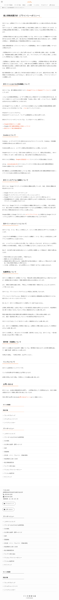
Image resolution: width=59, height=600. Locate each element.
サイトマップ (8, 476)
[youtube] (31, 596)
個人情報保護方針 (9, 462)
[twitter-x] (26, 596)
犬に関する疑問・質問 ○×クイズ (13, 444)
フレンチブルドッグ (9, 415)
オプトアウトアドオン (32, 214)
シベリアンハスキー (9, 422)
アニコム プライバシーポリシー (13, 469)
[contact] (35, 596)
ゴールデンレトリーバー (11, 419)
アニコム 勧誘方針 (9, 473)
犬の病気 (6, 440)
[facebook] (24, 596)
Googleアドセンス (32, 90)
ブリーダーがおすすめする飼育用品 (14, 437)
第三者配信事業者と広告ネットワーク (19, 126)
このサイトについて (9, 433)
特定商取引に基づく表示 (11, 458)
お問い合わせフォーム (25, 397)
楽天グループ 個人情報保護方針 (13, 128)
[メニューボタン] (2, 2)
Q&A (5, 448)
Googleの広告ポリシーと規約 (12, 124)
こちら (25, 108)
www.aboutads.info (12, 164)
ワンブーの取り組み (9, 466)
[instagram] (27, 596)
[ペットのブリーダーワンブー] (29, 2)
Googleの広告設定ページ (23, 159)
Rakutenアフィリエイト (44, 90)
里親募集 (6, 451)
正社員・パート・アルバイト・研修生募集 (16, 455)
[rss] (33, 596)
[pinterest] (29, 596)
